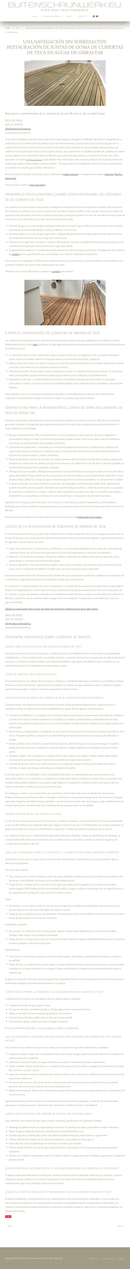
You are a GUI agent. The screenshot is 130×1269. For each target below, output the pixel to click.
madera (15, 254)
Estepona (108, 174)
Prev (10, 1226)
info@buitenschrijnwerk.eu (18, 128)
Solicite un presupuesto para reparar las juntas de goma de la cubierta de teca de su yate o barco (51, 608)
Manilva (118, 174)
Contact (82, 16)
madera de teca (70, 174)
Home (34, 16)
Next (120, 1226)
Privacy (94, 1259)
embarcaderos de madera (89, 516)
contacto (56, 271)
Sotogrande (10, 178)
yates (35, 344)
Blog (69, 16)
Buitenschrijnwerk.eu (65, 4)
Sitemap (121, 1259)
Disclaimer (107, 1259)
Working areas (52, 16)
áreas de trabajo (37, 184)
